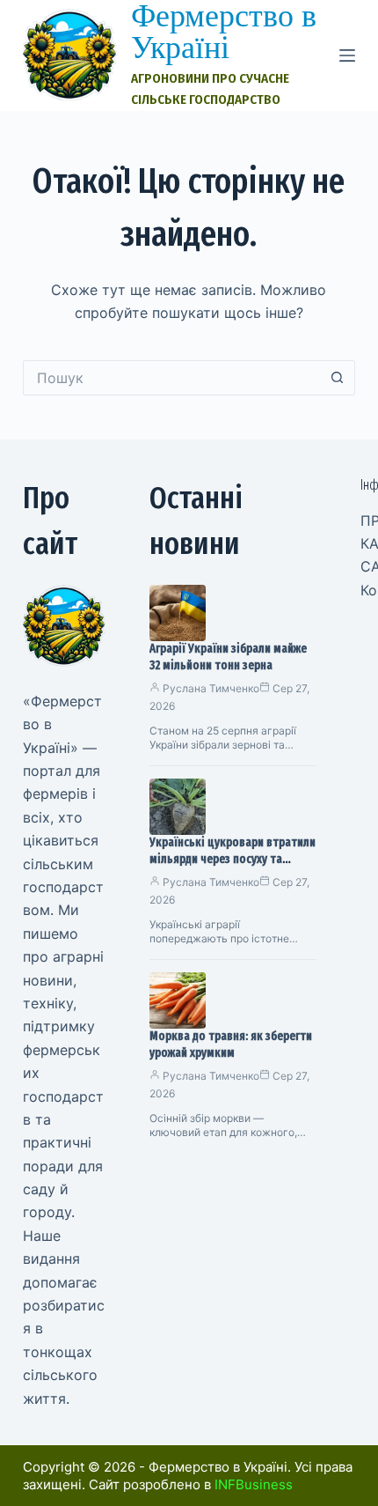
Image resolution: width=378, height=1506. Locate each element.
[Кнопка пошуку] (337, 377)
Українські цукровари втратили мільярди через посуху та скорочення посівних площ (232, 859)
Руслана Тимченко (211, 688)
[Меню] (347, 55)
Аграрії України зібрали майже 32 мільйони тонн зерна (228, 657)
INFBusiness (253, 1484)
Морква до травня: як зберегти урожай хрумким (230, 1044)
